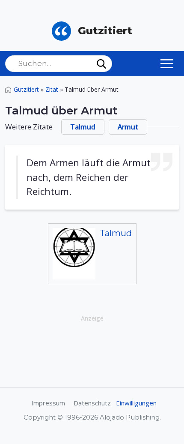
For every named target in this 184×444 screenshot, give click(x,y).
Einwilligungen (136, 403)
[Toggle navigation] (167, 63)
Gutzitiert (26, 89)
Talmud (82, 127)
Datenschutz (92, 403)
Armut (128, 127)
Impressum (48, 403)
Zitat (51, 89)
